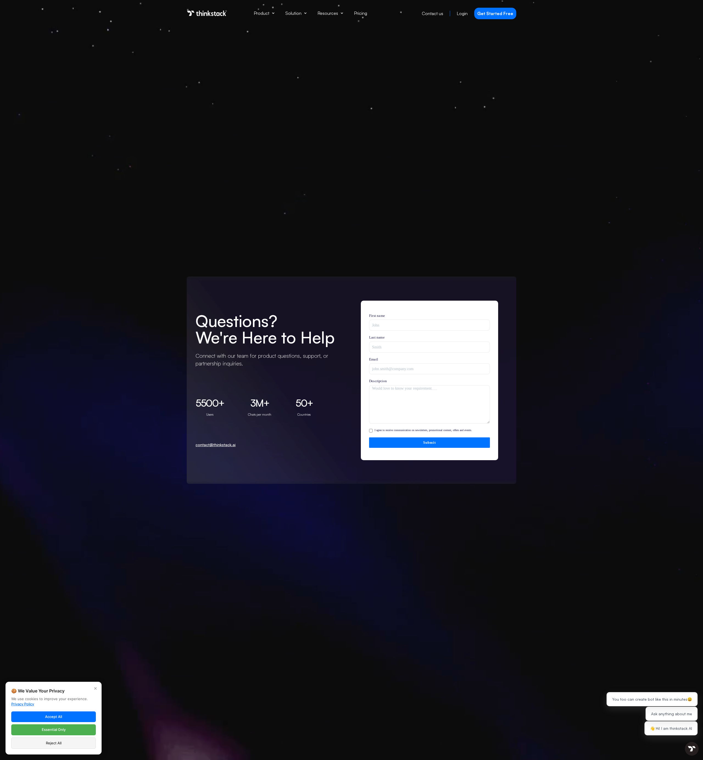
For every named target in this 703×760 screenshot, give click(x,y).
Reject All (54, 743)
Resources (327, 13)
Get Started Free (495, 13)
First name (377, 316)
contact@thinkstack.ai (216, 444)
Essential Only (54, 729)
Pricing (360, 13)
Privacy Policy (22, 704)
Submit (429, 442)
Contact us (432, 13)
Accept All (53, 716)
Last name (377, 337)
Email (373, 359)
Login (462, 13)
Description (378, 381)
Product (261, 13)
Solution (293, 13)
